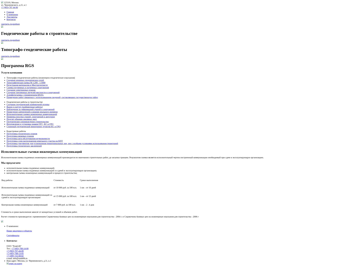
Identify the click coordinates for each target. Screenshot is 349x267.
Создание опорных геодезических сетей (25, 80)
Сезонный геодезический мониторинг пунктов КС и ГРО (34, 126)
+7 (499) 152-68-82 (15, 256)
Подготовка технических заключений (24, 146)
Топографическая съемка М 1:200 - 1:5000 (26, 83)
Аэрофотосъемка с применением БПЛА (25, 95)
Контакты (11, 19)
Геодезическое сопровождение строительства (28, 121)
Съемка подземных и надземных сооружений (28, 87)
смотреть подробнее (10, 24)
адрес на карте (15, 263)
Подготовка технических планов (22, 133)
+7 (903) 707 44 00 (9, 7)
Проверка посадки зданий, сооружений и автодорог (31, 117)
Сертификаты (13, 235)
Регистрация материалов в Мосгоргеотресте (27, 85)
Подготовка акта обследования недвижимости (28, 138)
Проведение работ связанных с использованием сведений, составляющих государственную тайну (52, 97)
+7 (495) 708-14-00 (19, 248)
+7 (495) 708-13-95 (15, 253)
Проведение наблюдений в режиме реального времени (32, 112)
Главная (10, 12)
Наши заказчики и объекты (19, 231)
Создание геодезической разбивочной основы (28, 104)
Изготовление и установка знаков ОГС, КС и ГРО (30, 124)
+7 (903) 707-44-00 (15, 251)
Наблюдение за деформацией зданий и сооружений (31, 109)
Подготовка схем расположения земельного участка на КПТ (35, 141)
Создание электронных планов (21, 90)
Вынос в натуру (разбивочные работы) (25, 107)
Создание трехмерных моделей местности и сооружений (33, 92)
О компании (12, 14)
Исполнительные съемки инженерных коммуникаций (32, 114)
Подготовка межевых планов (20, 136)
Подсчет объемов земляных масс (22, 119)
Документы (12, 17)
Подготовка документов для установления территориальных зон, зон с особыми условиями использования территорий (62, 143)
